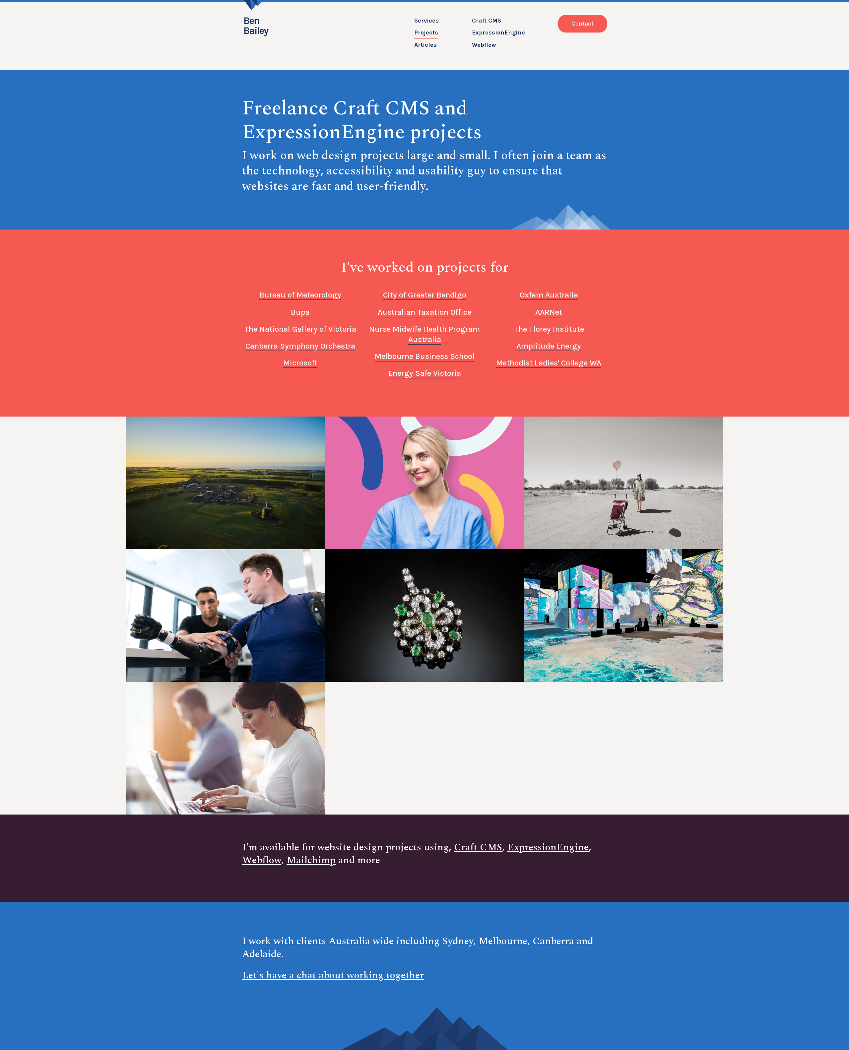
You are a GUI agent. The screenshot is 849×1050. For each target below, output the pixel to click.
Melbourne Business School (425, 356)
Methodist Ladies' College (548, 362)
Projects (426, 32)
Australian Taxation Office (424, 312)
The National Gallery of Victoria (300, 329)
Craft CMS (486, 20)
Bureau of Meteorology (300, 294)
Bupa (300, 312)
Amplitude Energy (548, 346)
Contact (582, 23)
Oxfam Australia (549, 294)
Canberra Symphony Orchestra (300, 346)
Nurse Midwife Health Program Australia (424, 334)
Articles (425, 44)
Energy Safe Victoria (424, 373)
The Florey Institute (549, 329)
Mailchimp (311, 860)
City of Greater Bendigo (424, 294)
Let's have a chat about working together (333, 975)
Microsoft (300, 362)
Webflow (484, 44)
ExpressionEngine (498, 32)
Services (426, 20)
